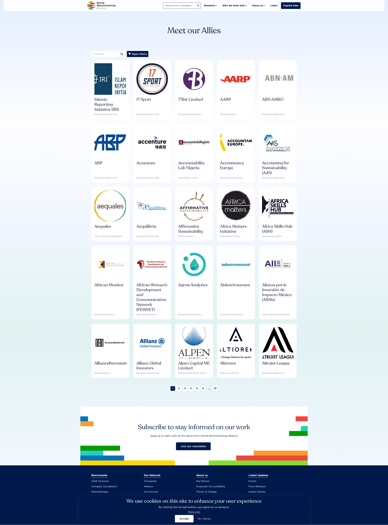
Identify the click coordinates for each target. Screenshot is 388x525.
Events (252, 481)
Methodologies (99, 491)
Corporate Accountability (210, 486)
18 (215, 388)
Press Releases (257, 486)
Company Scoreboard (104, 486)
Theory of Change (206, 491)
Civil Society (151, 491)
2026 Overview (100, 481)
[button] (210, 5)
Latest (274, 5)
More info (194, 511)
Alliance (148, 486)
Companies (150, 481)
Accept (184, 518)
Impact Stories (257, 491)
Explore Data (290, 5)
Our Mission (203, 481)
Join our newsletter (193, 446)
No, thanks (204, 518)
